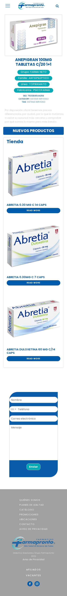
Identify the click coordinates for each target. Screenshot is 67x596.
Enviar (33, 467)
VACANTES (33, 575)
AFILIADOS (33, 569)
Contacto (27, 524)
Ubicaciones (28, 519)
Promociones (29, 514)
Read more (33, 210)
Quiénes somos (29, 500)
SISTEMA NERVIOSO (39, 98)
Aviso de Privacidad (33, 529)
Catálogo (26, 509)
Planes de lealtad (31, 504)
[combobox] (13, 409)
